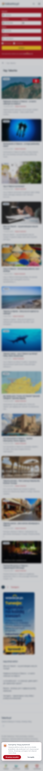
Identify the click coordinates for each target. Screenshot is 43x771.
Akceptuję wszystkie (12, 757)
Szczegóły (31, 757)
